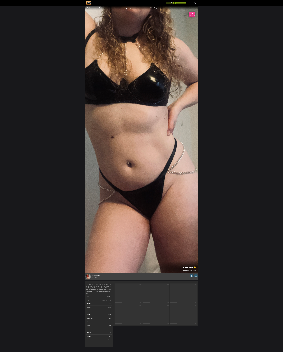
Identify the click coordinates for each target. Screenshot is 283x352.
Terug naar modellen (95, 8)
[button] (189, 3)
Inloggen (196, 3)
